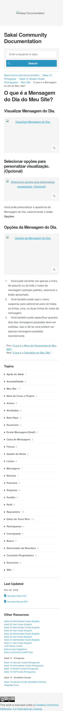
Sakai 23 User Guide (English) (18, 630)
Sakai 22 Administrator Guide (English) (22, 633)
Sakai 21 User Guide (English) (18, 642)
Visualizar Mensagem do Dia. (29, 110)
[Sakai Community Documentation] (30, 13)
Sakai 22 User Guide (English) (18, 636)
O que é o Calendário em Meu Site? (32, 352)
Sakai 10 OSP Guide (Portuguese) (20, 671)
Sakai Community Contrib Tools (18, 652)
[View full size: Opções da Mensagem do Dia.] (31, 254)
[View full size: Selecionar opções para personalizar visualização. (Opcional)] (31, 189)
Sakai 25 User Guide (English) (18, 624)
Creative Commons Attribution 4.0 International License (29, 707)
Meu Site (25, 82)
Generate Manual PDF (17, 601)
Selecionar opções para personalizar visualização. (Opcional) (26, 166)
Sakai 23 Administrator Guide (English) (22, 627)
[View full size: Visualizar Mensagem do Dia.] (31, 134)
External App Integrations (15, 649)
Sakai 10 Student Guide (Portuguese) (21, 668)
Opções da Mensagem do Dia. (30, 227)
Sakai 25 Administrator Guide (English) (22, 621)
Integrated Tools (11, 685)
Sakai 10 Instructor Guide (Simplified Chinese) (25, 681)
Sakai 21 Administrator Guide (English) (22, 639)
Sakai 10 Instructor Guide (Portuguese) (22, 662)
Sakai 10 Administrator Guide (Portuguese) (23, 665)
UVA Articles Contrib (13, 645)
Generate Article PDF (17, 595)
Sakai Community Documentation (21, 75)
